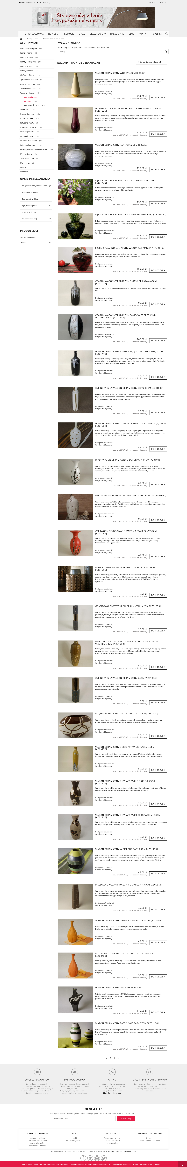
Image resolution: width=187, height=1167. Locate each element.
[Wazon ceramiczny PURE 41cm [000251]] (75, 999)
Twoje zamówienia (112, 1138)
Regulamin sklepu (37, 1138)
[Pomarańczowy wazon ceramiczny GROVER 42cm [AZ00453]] (75, 965)
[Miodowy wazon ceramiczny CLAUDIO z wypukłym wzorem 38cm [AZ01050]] (75, 653)
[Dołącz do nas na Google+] (90, 1158)
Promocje (24, 171)
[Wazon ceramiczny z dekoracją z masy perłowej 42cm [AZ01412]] (75, 363)
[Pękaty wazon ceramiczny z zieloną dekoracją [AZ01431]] (75, 226)
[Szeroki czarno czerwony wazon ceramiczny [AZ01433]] (75, 260)
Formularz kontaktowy (150, 1140)
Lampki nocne (26, 53)
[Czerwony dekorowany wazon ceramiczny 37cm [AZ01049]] (75, 543)
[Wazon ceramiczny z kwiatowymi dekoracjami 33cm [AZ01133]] (75, 827)
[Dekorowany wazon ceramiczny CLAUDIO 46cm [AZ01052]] (75, 507)
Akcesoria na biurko (28, 127)
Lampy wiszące (26, 66)
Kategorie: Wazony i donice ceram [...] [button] (36, 186)
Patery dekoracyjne (28, 145)
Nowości (23, 167)
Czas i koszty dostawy (37, 1140)
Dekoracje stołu (26, 136)
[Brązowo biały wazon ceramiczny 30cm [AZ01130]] (75, 725)
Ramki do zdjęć (26, 118)
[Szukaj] (165, 51)
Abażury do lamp (27, 84)
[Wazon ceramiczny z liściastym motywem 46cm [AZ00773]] (75, 759)
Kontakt (149, 1138)
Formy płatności (37, 1143)
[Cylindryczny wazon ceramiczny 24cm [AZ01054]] (75, 690)
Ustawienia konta (112, 1140)
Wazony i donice (27, 93)
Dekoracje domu (27, 132)
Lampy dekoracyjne (28, 48)
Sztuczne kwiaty (27, 123)
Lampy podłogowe (28, 62)
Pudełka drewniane (28, 140)
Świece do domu (27, 114)
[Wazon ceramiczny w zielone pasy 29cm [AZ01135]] (75, 861)
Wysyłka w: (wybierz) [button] (29, 205)
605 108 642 (110, 1151)
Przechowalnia (112, 1143)
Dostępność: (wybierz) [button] (30, 199)
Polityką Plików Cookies (78, 1164)
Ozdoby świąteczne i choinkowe (33, 149)
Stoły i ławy (25, 163)
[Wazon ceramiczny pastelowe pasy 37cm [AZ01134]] (75, 1035)
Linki (75, 1138)
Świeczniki (24, 109)
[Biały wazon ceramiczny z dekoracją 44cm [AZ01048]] (75, 472)
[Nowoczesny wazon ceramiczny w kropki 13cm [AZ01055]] (75, 579)
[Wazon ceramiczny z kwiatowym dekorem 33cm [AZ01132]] (75, 793)
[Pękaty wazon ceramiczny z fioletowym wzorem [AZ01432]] (75, 192)
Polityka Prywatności (75, 1140)
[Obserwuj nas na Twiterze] (104, 1158)
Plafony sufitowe (27, 75)
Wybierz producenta (27, 238)
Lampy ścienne (26, 70)
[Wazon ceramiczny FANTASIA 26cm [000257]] (75, 157)
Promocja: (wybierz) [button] (29, 219)
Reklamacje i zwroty (37, 1145)
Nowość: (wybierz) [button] (29, 212)
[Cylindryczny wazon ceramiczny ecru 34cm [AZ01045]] (75, 400)
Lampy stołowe (26, 57)
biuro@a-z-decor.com (112, 1093)
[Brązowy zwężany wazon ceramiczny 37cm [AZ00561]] (75, 897)
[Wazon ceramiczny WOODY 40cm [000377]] (75, 85)
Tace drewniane (27, 158)
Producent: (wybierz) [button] (30, 192)
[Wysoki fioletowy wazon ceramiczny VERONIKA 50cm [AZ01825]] (75, 120)
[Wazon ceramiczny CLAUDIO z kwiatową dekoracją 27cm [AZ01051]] (75, 435)
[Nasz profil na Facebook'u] (83, 1158)
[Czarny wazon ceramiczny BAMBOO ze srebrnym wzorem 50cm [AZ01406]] (75, 327)
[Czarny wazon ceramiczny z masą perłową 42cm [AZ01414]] (75, 293)
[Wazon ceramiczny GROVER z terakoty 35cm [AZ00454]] (75, 932)
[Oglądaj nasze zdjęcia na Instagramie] (97, 1158)
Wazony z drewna (31, 105)
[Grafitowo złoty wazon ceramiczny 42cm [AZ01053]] (75, 618)
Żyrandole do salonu (29, 79)
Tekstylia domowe (27, 88)
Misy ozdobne (26, 154)
